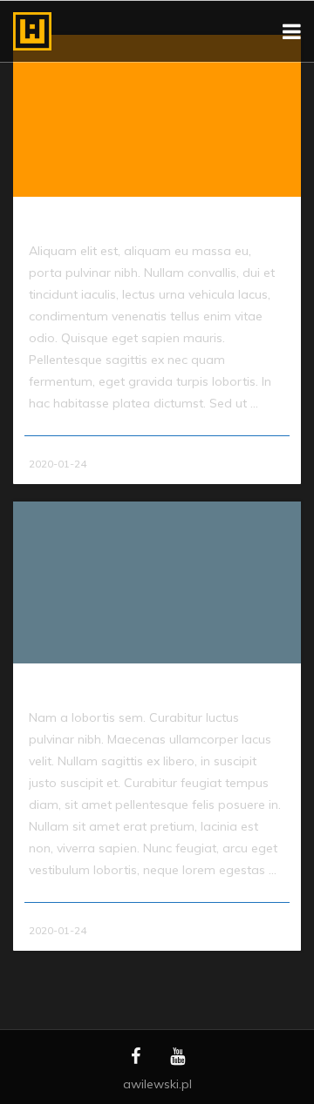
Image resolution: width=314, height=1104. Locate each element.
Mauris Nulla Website (88, 689)
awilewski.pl (157, 1084)
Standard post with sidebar (105, 222)
